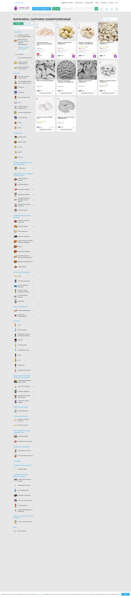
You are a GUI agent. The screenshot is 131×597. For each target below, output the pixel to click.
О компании (104, 2)
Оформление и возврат (67, 2)
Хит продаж (13, 23)
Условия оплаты (79, 2)
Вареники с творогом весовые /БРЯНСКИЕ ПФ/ (66, 117)
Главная (15, 14)
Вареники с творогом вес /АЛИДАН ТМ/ (65, 43)
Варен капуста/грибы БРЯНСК (45, 80)
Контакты (111, 2)
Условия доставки (89, 2)
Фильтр (29, 23)
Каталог (21, 14)
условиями (40, 594)
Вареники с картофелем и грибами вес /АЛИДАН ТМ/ (86, 43)
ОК (125, 594)
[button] (69, 50)
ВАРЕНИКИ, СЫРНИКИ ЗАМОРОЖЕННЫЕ (41, 14)
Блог (116, 2)
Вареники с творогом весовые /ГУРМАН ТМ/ (108, 81)
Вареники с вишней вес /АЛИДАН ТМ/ (85, 81)
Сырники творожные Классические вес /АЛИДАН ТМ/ (44, 44)
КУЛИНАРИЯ (28, 14)
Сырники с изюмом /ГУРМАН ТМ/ (44, 117)
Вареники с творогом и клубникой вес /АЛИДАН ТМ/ (66, 81)
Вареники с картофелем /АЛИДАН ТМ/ (106, 43)
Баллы (97, 2)
